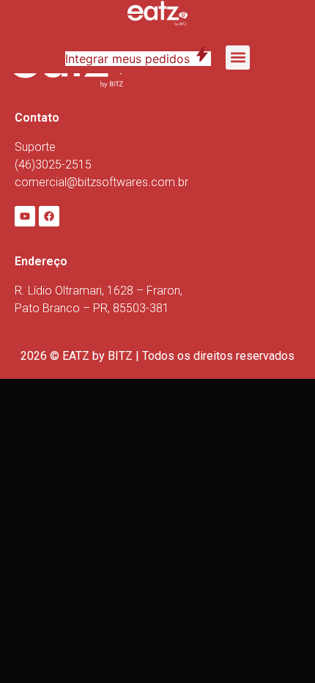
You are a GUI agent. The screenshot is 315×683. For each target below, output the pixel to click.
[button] (238, 57)
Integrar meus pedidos (138, 58)
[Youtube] (25, 216)
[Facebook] (49, 216)
